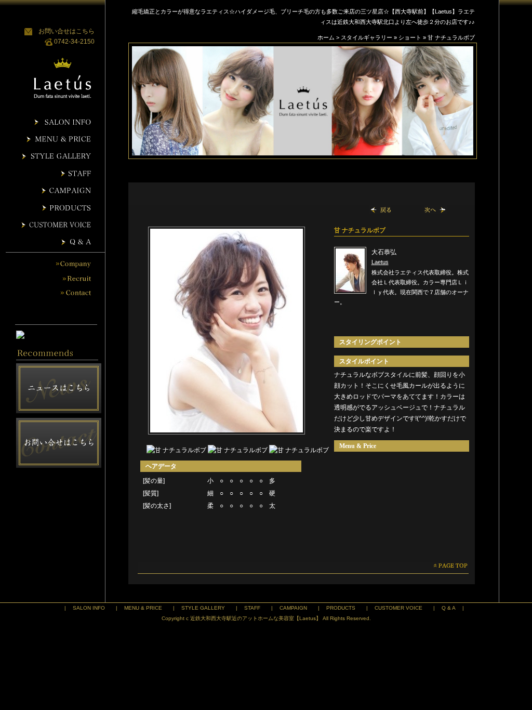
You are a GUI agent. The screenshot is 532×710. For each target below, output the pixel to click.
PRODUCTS (340, 608)
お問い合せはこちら (66, 31)
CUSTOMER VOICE (398, 608)
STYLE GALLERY (203, 608)
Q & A (449, 608)
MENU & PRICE (143, 608)
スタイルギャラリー (366, 37)
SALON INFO (89, 608)
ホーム (326, 37)
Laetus (380, 262)
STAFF (252, 608)
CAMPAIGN (293, 608)
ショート (409, 37)
